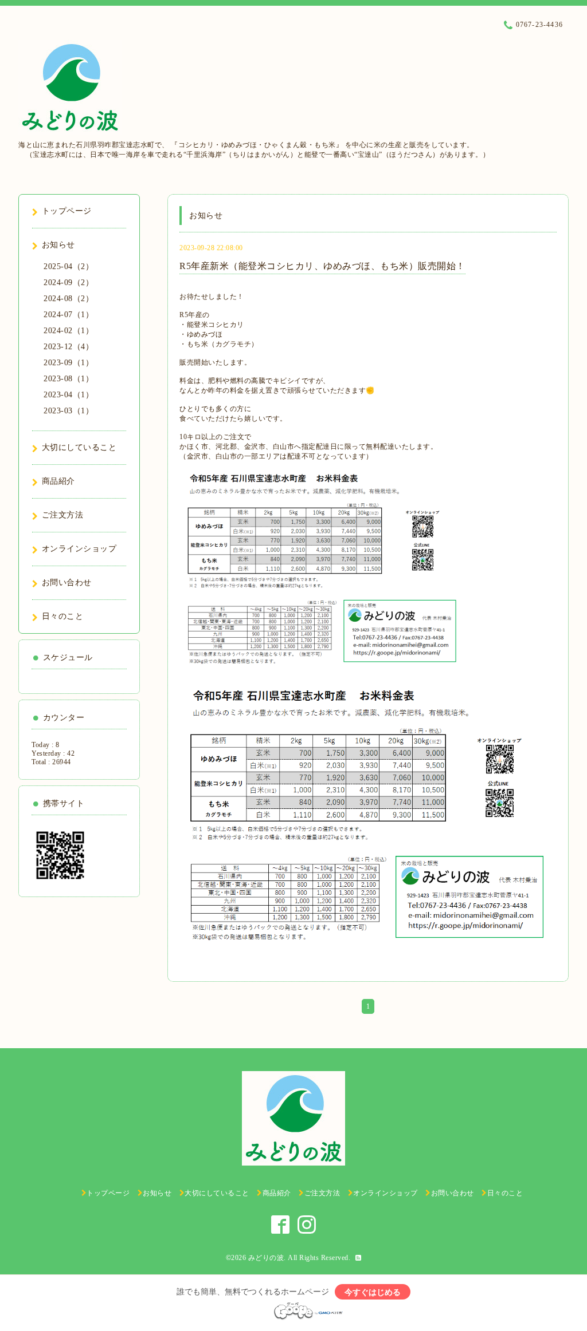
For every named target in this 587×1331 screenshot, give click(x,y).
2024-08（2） (68, 298)
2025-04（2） (68, 266)
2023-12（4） (68, 346)
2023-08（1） (68, 378)
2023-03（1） (68, 410)
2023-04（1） (68, 394)
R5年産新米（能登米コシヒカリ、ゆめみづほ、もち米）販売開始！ (322, 266)
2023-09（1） (68, 362)
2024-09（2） (68, 282)
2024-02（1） (68, 330)
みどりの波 (266, 1258)
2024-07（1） (68, 314)
